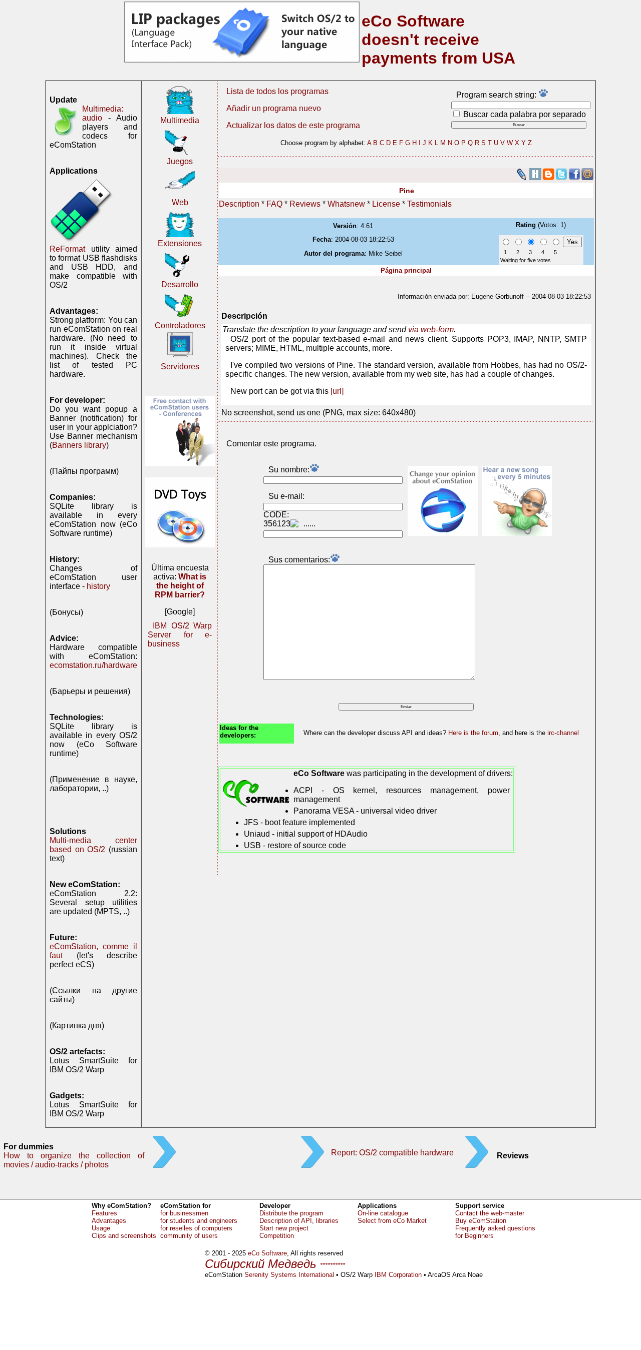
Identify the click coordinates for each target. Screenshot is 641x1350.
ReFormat (67, 249)
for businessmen (184, 1213)
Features (104, 1213)
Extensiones (180, 243)
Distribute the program (291, 1213)
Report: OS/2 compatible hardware (392, 1152)
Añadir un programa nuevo (273, 108)
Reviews (304, 204)
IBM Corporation (398, 1274)
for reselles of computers (196, 1228)
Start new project (283, 1228)
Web (180, 202)
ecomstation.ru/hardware (93, 665)
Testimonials (429, 204)
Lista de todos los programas (277, 91)
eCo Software (267, 1253)
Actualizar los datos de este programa (293, 125)
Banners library (79, 445)
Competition (276, 1235)
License (386, 204)
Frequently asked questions (495, 1228)
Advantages (109, 1220)
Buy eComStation (480, 1220)
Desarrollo (179, 284)
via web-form (431, 329)
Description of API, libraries (299, 1220)
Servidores (180, 366)
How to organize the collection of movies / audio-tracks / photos (74, 1160)
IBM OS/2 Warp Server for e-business (180, 634)
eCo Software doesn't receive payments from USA (438, 39)
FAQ (274, 204)
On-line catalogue (383, 1213)
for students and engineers (198, 1220)
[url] (337, 391)
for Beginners (474, 1235)
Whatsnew (346, 204)
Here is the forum (473, 733)
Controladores (180, 325)
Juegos (180, 161)
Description (239, 204)
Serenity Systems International (289, 1274)
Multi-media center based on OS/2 (93, 845)
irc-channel (563, 733)
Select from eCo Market (392, 1220)
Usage (101, 1228)
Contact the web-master (489, 1213)
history (98, 586)
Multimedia (179, 120)
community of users (189, 1235)
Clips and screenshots (124, 1235)
